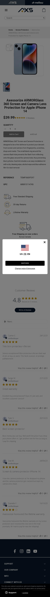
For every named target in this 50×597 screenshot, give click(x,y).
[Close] (44, 242)
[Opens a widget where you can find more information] (10, 593)
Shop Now (25, 263)
